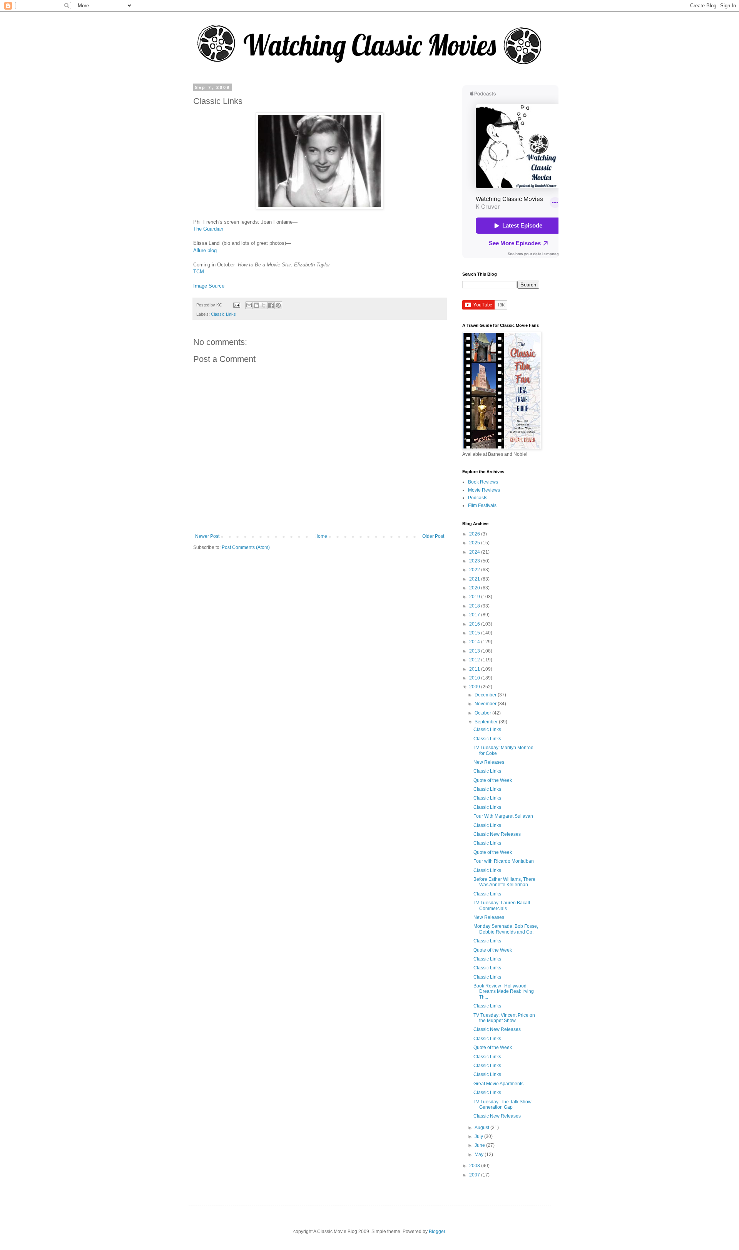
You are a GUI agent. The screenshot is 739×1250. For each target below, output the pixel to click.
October (483, 713)
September (487, 722)
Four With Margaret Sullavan (503, 816)
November (486, 703)
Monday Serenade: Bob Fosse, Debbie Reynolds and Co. (505, 929)
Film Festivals (482, 505)
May (480, 1154)
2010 (475, 678)
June (480, 1145)
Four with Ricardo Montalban (503, 861)
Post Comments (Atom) (246, 547)
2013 (475, 651)
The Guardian (208, 229)
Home (320, 536)
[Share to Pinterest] (278, 305)
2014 (475, 641)
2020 (475, 588)
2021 (475, 579)
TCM (198, 271)
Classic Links (223, 314)
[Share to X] (264, 305)
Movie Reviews (484, 490)
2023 (475, 561)
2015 (475, 633)
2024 (475, 552)
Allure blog (205, 250)
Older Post (433, 536)
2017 (475, 614)
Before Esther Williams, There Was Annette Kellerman (504, 882)
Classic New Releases (497, 834)
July (479, 1136)
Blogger (437, 1231)
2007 (475, 1175)
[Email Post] (236, 305)
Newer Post (207, 536)
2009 (475, 686)
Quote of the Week (492, 780)
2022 (475, 569)
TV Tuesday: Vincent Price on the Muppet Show (504, 1017)
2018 (475, 606)
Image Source (208, 286)
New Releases (488, 762)
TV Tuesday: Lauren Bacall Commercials (501, 905)
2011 (475, 669)
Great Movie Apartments (498, 1083)
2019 (475, 596)
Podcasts (477, 497)
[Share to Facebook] (271, 305)
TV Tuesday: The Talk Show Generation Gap (502, 1104)
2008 (475, 1165)
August (482, 1127)
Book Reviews (483, 482)
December (486, 695)
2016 (475, 624)
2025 (475, 543)
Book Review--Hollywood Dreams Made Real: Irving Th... (503, 991)
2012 (475, 660)
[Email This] (249, 305)
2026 (475, 534)
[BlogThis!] (256, 305)
